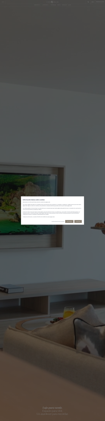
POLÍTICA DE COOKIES (41, 216)
